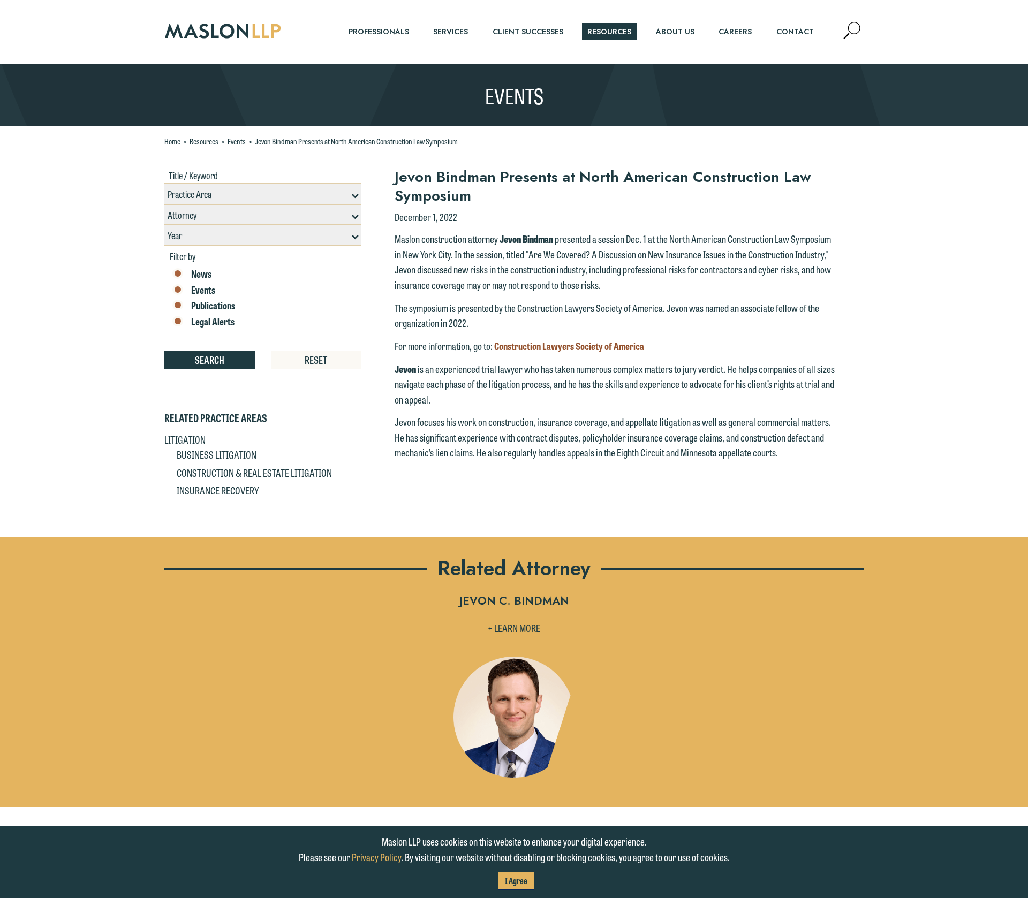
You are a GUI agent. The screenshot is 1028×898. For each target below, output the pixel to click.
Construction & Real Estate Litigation (254, 472)
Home (172, 141)
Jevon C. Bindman (514, 602)
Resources (204, 141)
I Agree (516, 880)
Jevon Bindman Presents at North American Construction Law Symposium (356, 141)
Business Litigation (216, 454)
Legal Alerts (213, 322)
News (201, 274)
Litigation (185, 439)
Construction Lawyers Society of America (569, 345)
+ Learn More (514, 627)
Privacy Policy (376, 856)
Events (237, 141)
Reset (316, 359)
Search (209, 359)
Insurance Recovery (218, 490)
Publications (213, 305)
